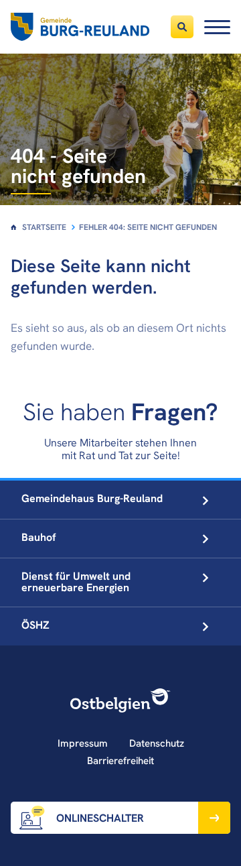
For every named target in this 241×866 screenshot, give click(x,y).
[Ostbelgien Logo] (120, 700)
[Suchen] (182, 26)
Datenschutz (156, 743)
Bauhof (38, 537)
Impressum (83, 743)
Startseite (44, 227)
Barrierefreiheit (120, 760)
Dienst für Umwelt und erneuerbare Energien (76, 582)
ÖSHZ (35, 625)
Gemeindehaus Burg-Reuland (92, 498)
